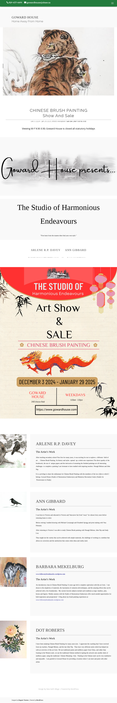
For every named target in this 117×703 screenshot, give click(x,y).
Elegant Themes (24, 700)
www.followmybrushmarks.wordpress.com (50, 574)
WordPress (39, 700)
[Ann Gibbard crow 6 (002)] (13, 511)
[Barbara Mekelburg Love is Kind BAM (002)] (13, 586)
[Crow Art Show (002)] (13, 467)
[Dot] (13, 657)
